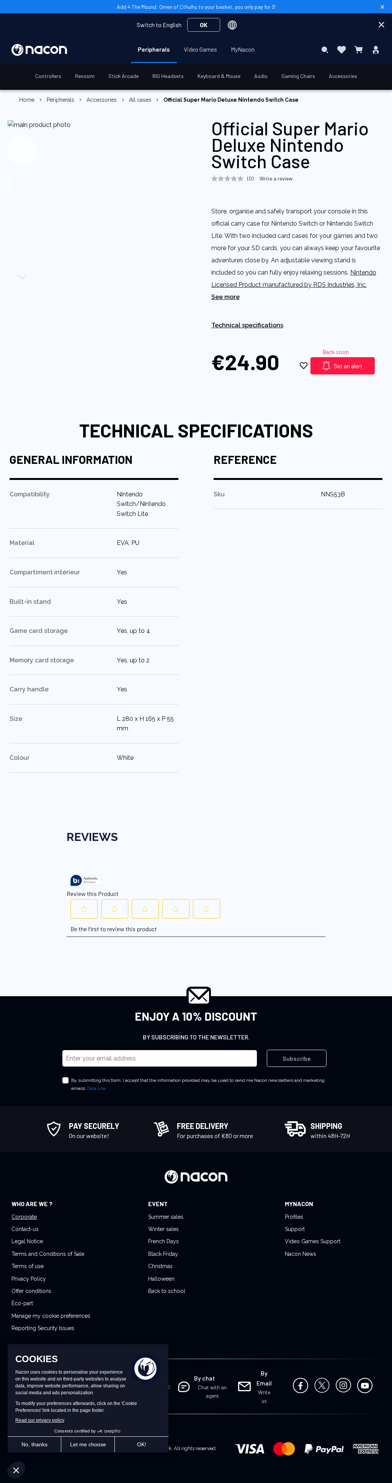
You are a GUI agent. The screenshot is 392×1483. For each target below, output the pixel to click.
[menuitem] (154, 49)
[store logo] (39, 50)
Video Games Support (312, 1241)
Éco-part (22, 1303)
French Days (163, 1241)
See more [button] (225, 297)
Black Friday (163, 1254)
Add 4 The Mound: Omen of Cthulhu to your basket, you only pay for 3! (196, 6)
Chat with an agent (212, 1391)
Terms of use (27, 1266)
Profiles (294, 1217)
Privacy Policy (28, 1279)
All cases (140, 100)
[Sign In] (376, 49)
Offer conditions (31, 1291)
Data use (96, 1088)
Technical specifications (247, 325)
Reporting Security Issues (42, 1328)
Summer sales (165, 1217)
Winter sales (163, 1229)
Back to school (166, 1291)
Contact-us (25, 1229)
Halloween (161, 1279)
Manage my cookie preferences (50, 1316)
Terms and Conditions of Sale (47, 1254)
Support (295, 1229)
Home (26, 100)
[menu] (196, 49)
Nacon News (300, 1254)
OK (203, 24)
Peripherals (60, 100)
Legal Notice (27, 1241)
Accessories (102, 100)
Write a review (276, 178)
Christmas (160, 1266)
